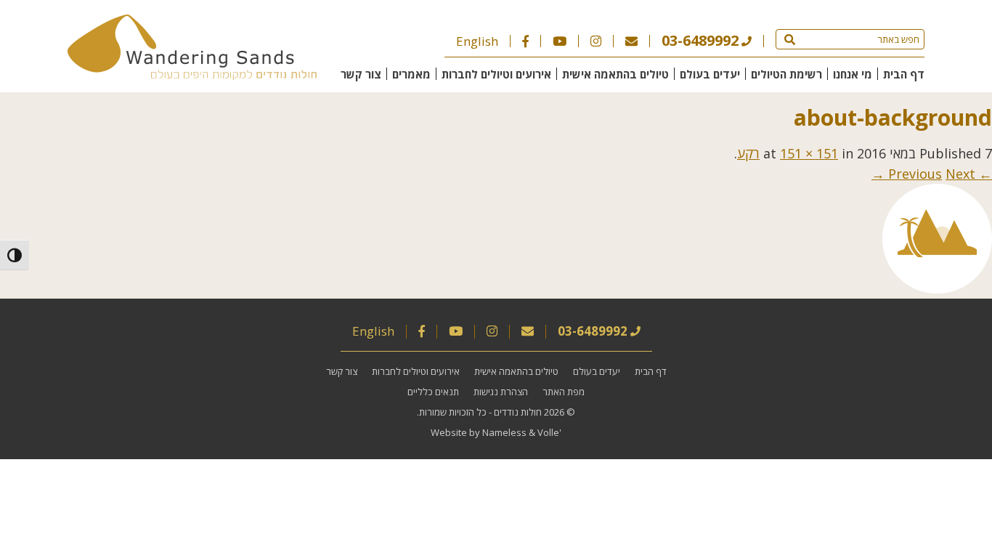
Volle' (549, 432)
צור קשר (361, 74)
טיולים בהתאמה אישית (615, 74)
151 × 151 (809, 153)
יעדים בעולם (710, 74)
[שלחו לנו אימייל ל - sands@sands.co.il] (631, 41)
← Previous (940, 173)
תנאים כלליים (433, 391)
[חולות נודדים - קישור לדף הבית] (192, 75)
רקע (748, 153)
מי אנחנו (852, 74)
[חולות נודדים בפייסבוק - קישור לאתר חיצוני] (525, 41)
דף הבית (903, 74)
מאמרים (411, 74)
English (477, 41)
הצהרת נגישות (500, 391)
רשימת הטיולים (786, 74)
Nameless (504, 432)
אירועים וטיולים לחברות (496, 74)
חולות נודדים (518, 411)
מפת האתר (563, 391)
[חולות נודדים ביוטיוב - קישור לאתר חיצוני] (559, 41)
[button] (790, 39)
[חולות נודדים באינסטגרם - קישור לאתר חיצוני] (595, 41)
